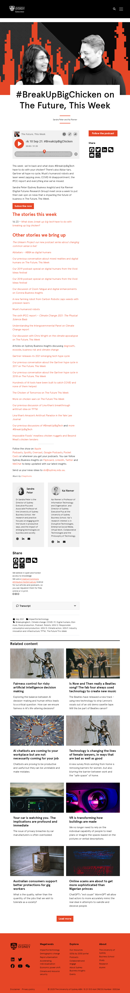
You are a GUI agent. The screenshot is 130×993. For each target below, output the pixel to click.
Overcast (37, 452)
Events (73, 974)
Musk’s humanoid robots (26, 309)
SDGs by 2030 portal (79, 953)
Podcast (39, 625)
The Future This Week (57, 631)
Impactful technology (39, 619)
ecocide (17, 349)
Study (101, 960)
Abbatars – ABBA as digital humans (32, 252)
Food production (26, 625)
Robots (47, 625)
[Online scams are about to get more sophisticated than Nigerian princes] (93, 861)
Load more (65, 918)
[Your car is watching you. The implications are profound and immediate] (37, 798)
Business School (106, 956)
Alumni (102, 967)
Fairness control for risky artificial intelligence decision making (34, 687)
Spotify (27, 452)
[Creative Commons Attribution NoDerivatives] (16, 594)
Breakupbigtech (23, 622)
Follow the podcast (103, 133)
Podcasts (74, 957)
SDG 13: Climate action (51, 628)
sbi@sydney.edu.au (54, 470)
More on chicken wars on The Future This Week (38, 398)
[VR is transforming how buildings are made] (93, 798)
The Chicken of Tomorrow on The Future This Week (41, 392)
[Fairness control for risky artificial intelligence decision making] (37, 663)
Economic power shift (50, 967)
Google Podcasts (53, 452)
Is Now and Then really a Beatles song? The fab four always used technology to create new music (92, 687)
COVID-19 (51, 622)
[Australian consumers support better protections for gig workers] (37, 861)
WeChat (17, 463)
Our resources (76, 949)
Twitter (69, 459)
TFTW (43, 631)
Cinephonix (26, 476)
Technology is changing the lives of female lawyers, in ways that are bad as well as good (92, 754)
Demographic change (50, 953)
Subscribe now (23, 206)
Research (103, 963)
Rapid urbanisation (49, 957)
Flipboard (48, 459)
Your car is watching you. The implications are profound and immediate (35, 821)
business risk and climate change (41, 349)
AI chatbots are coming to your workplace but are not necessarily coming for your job (36, 754)
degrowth (69, 345)
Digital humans (63, 622)
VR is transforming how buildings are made (86, 819)
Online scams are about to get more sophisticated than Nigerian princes (91, 885)
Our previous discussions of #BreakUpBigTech (38, 425)
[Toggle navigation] (121, 9)
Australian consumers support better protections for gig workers (35, 885)
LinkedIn (59, 459)
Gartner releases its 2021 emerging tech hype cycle (41, 355)
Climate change (39, 622)
